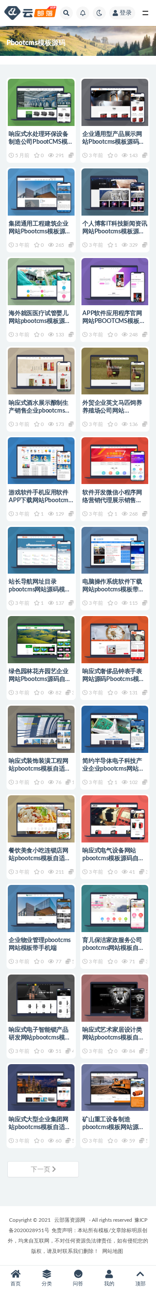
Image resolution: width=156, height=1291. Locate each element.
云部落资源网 (69, 1220)
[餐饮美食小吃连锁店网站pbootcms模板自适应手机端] (41, 818)
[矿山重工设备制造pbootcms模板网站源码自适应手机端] (114, 1087)
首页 (15, 1283)
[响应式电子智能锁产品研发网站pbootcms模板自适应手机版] (41, 998)
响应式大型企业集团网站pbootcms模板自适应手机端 (40, 1127)
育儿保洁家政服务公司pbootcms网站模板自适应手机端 (113, 948)
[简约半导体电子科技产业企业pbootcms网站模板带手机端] (114, 729)
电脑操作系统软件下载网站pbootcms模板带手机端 (113, 589)
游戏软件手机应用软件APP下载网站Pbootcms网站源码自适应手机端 (40, 500)
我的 (109, 1283)
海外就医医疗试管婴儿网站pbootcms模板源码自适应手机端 (40, 321)
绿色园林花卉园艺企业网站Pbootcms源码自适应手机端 (40, 679)
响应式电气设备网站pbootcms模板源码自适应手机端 (113, 858)
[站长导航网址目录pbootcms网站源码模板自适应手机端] (41, 550)
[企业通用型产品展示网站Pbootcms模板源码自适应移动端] (114, 102)
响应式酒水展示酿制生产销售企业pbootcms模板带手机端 (40, 411)
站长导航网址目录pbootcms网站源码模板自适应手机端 (40, 589)
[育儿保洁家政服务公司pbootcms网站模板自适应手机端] (114, 908)
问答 (78, 1283)
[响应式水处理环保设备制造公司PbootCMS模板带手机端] (41, 102)
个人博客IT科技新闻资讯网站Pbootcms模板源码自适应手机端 (114, 231)
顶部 (140, 1283)
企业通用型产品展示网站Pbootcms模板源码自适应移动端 (113, 142)
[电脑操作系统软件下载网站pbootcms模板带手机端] (114, 550)
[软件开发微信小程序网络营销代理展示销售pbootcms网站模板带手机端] (114, 460)
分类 (47, 1283)
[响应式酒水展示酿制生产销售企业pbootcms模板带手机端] (41, 371)
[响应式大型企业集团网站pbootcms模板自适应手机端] (41, 1087)
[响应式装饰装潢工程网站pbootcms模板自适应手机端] (41, 729)
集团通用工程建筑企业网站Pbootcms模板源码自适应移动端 (40, 231)
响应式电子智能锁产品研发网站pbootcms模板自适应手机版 (40, 1038)
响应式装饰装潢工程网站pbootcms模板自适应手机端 (40, 769)
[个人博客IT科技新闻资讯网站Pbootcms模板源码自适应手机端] (114, 192)
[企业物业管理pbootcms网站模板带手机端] (41, 908)
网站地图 (112, 1251)
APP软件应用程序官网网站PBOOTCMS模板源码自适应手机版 (113, 321)
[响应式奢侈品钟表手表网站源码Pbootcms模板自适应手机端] (114, 639)
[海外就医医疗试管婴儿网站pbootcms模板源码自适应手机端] (41, 281)
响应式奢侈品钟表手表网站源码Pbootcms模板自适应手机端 (113, 679)
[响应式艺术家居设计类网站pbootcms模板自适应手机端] (114, 998)
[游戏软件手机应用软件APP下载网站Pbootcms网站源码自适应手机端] (41, 460)
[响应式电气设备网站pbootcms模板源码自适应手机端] (114, 818)
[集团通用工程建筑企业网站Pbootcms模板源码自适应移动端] (41, 192)
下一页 (41, 1169)
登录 (126, 13)
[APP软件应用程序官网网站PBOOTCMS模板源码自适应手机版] (114, 281)
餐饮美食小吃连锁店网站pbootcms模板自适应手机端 (40, 858)
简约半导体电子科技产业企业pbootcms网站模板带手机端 (113, 769)
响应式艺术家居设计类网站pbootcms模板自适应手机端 (113, 1038)
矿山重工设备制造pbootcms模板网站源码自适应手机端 (113, 1127)
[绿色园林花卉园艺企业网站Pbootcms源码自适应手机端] (41, 639)
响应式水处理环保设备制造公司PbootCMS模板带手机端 (41, 142)
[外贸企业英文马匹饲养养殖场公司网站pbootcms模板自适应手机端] (114, 371)
